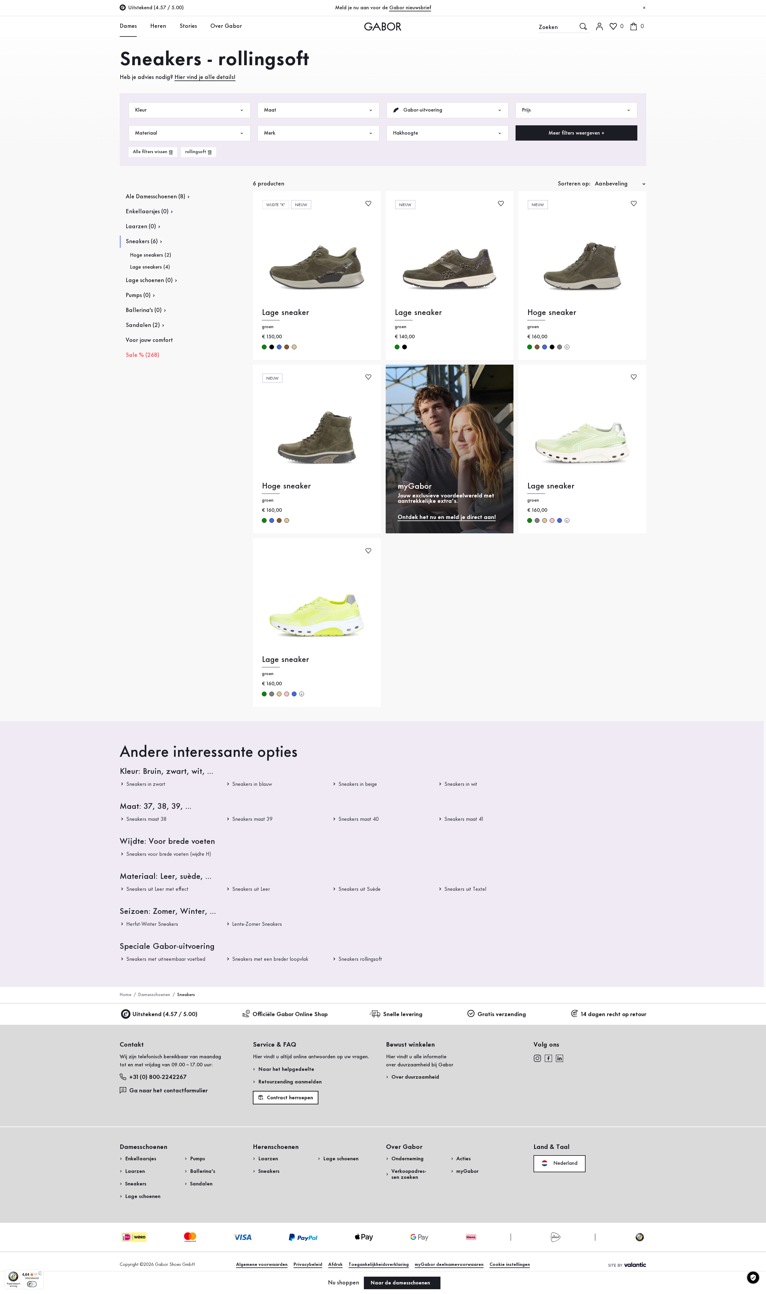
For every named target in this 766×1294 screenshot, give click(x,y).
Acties (463, 1158)
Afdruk (335, 1265)
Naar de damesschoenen (400, 1283)
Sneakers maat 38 (146, 819)
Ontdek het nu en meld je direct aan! (447, 517)
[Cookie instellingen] (753, 1278)
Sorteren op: (574, 184)
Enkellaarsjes (140, 1158)
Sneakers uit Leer (251, 889)
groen (264, 347)
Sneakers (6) (142, 241)
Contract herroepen (289, 1097)
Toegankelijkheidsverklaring (379, 1265)
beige (294, 347)
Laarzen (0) (141, 226)
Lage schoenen (142, 1196)
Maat (270, 110)
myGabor (467, 1171)
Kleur (141, 110)
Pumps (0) (138, 295)
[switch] (32, 1284)
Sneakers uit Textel (465, 889)
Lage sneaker (285, 312)
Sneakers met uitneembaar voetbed (165, 959)
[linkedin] (559, 1058)
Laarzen (135, 1171)
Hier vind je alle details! (204, 77)
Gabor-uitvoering (422, 110)
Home (125, 995)
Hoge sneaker (551, 312)
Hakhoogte (405, 133)
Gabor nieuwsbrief (410, 7)
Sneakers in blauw (252, 784)
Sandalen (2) (143, 325)
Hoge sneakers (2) (150, 255)
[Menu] (40, 1273)
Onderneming (407, 1158)
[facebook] (548, 1058)
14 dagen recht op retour (613, 1014)
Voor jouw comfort (149, 340)
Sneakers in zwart (145, 784)
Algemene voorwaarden (262, 1265)
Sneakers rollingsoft (360, 959)
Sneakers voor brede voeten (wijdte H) (168, 854)
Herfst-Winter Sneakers (152, 924)
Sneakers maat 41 (463, 819)
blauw (279, 347)
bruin (286, 347)
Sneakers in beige (357, 784)
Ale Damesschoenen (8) (155, 197)
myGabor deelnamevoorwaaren (449, 1265)
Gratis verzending (502, 1014)
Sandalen (201, 1184)
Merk (269, 133)
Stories (188, 26)
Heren (158, 26)
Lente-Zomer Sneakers (257, 924)
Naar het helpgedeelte (286, 1069)
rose (552, 520)
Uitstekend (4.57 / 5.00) (164, 1014)
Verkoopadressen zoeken (408, 1174)
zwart (271, 347)
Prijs (526, 110)
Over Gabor (226, 26)
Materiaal (146, 133)
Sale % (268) (142, 355)
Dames (128, 26)
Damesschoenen (154, 995)
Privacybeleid (308, 1265)
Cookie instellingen (510, 1265)
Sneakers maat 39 (252, 819)
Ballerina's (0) (144, 310)
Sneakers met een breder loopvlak (270, 959)
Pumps (197, 1158)
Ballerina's (202, 1171)
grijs (559, 347)
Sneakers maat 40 (358, 819)
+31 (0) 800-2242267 (157, 1077)
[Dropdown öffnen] (141, 26)
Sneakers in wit (460, 784)
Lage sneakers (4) (150, 267)
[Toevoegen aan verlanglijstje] (368, 203)
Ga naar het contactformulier (169, 1091)
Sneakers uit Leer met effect (157, 889)
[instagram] (537, 1058)
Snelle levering (402, 1014)
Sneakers (135, 1184)
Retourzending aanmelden (290, 1082)
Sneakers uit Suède (359, 889)
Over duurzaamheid (415, 1077)
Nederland (564, 1163)
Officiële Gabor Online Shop (290, 1014)
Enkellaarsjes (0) (147, 211)
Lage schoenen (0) (149, 280)
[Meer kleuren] (567, 347)
